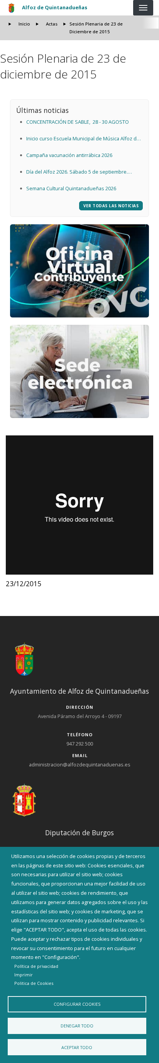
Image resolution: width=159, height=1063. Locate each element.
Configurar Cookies (77, 1004)
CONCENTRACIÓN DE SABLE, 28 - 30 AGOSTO (77, 121)
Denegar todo (77, 1026)
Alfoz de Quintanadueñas (54, 7)
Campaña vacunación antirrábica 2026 (69, 155)
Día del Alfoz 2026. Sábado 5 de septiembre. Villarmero (77, 172)
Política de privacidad (36, 966)
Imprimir (23, 975)
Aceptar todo (76, 1047)
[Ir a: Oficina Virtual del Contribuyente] (79, 270)
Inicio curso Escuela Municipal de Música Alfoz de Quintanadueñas (83, 139)
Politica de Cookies (33, 983)
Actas (52, 24)
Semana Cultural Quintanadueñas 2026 (71, 188)
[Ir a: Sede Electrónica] (79, 371)
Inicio (24, 24)
